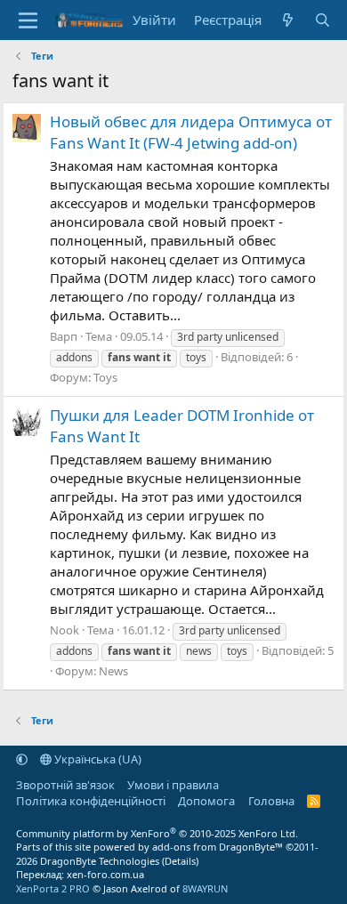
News (113, 671)
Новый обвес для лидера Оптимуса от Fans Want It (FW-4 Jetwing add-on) (191, 132)
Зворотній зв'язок (65, 785)
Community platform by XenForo (157, 833)
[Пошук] (322, 20)
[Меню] (28, 20)
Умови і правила (173, 785)
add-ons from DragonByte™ (217, 846)
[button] (21, 759)
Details (180, 861)
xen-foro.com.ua (105, 874)
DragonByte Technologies (99, 861)
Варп (63, 336)
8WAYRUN (205, 888)
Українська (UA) (96, 759)
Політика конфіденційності (90, 801)
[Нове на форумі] (287, 20)
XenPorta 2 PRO (53, 888)
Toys (105, 377)
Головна (271, 801)
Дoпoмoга (206, 801)
